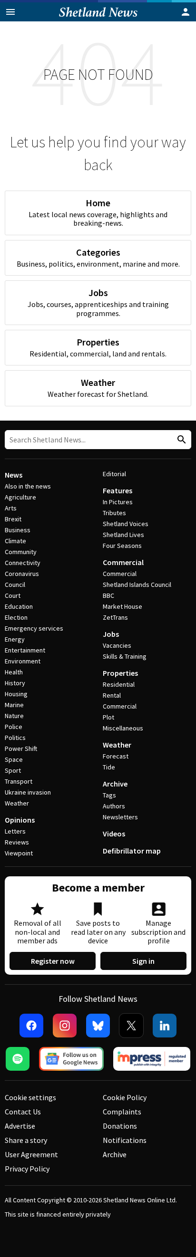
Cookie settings (30, 1097)
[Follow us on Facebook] (31, 1025)
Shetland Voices (125, 523)
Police (13, 726)
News (13, 475)
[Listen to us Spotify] (17, 1059)
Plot (108, 717)
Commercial (123, 562)
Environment (22, 661)
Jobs (111, 634)
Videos (114, 833)
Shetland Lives (123, 534)
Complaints (122, 1111)
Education (19, 606)
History (15, 683)
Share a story (26, 1140)
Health (14, 672)
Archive (115, 783)
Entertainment (25, 650)
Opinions (20, 820)
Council (15, 584)
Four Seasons (122, 545)
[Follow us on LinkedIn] (164, 1025)
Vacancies (117, 645)
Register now (53, 961)
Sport (13, 770)
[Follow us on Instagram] (65, 1025)
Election (16, 617)
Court (12, 595)
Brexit (13, 519)
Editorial (114, 474)
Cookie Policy (125, 1097)
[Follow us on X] (131, 1025)
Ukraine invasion (28, 792)
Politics (15, 737)
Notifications (125, 1140)
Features (117, 490)
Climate (15, 541)
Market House (122, 606)
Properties (120, 673)
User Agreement (31, 1154)
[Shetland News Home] (98, 18)
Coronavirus (22, 573)
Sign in (143, 961)
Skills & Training (125, 656)
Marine (14, 704)
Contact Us (23, 1111)
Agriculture (20, 497)
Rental (112, 695)
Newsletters (120, 817)
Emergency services (34, 628)
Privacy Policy (27, 1168)
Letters (15, 831)
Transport (18, 781)
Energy (15, 639)
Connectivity (22, 562)
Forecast (115, 756)
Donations (120, 1126)
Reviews (17, 842)
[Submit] (180, 440)
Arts (11, 508)
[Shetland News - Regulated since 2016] (151, 1059)
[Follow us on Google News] (71, 1059)
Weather (17, 803)
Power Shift (21, 748)
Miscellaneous (123, 728)
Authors (114, 806)
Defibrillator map (132, 850)
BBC (108, 595)
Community (21, 551)
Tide (109, 767)
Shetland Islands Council (137, 584)
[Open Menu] (10, 11)
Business (17, 530)
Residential (119, 684)
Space (14, 759)
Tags (109, 795)
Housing (16, 694)
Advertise (20, 1126)
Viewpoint (19, 853)
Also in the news (28, 486)
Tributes (114, 513)
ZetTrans (115, 617)
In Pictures (118, 502)
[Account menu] (185, 11)
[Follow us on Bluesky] (98, 1025)
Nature (14, 715)
